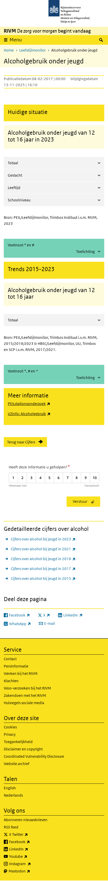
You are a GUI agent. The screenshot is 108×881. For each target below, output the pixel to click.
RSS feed (11, 827)
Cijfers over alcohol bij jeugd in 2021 (43, 548)
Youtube (29, 856)
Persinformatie (16, 666)
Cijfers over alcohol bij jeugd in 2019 (43, 558)
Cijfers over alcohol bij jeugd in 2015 (43, 578)
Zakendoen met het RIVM (25, 695)
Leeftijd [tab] (14, 187)
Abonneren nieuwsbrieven (25, 819)
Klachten (11, 680)
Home (9, 50)
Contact (10, 658)
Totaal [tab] (13, 162)
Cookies (10, 727)
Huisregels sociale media (24, 702)
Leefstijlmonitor (32, 50)
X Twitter (29, 834)
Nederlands (13, 795)
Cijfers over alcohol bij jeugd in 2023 (43, 538)
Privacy (10, 734)
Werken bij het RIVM (20, 673)
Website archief (16, 763)
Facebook (30, 841)
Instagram (31, 863)
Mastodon (30, 870)
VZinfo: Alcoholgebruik (29, 413)
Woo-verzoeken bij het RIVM (27, 688)
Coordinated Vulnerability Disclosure (34, 756)
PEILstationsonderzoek (29, 403)
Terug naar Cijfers (21, 442)
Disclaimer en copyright (23, 749)
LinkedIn (29, 848)
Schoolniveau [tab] (19, 200)
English (10, 787)
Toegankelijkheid (18, 741)
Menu (16, 40)
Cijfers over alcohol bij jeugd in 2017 (43, 568)
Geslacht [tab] (15, 175)
